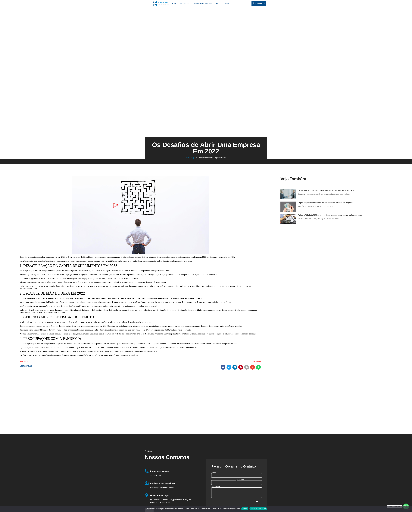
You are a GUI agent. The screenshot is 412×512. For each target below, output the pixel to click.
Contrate (183, 3)
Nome (213, 472)
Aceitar (244, 509)
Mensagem (215, 486)
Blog (217, 3)
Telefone (240, 479)
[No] (408, 509)
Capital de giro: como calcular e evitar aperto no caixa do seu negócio (325, 203)
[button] (223, 367)
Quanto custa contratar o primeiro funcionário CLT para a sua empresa (326, 190)
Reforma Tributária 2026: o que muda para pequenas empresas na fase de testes (330, 215)
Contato (226, 3)
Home (174, 3)
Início (187, 158)
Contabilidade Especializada (202, 3)
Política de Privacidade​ (258, 509)
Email (213, 479)
